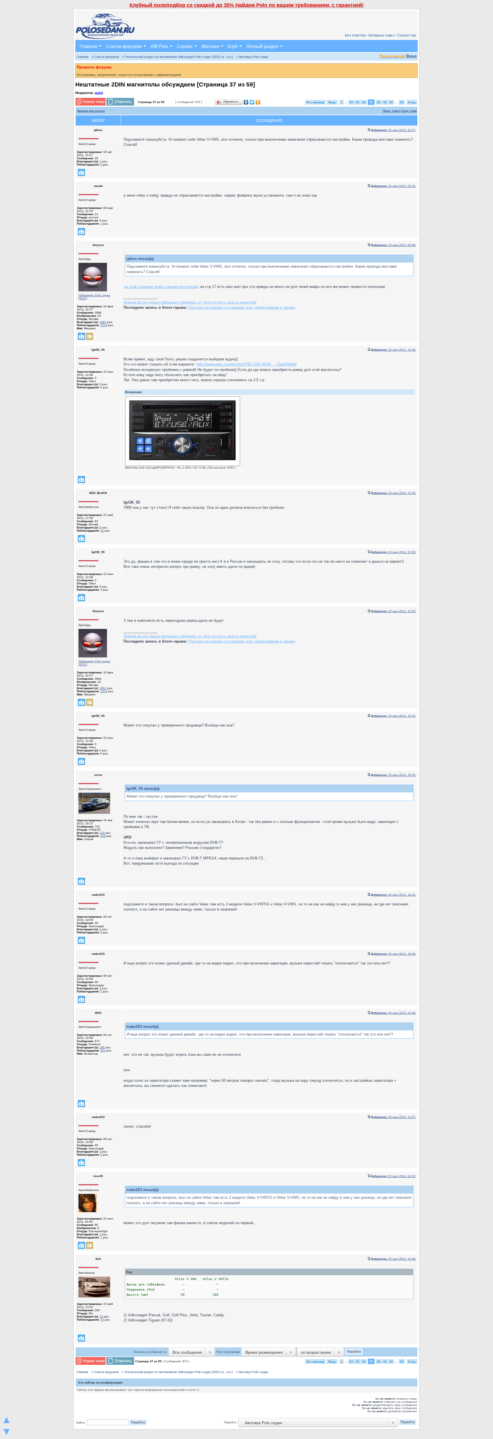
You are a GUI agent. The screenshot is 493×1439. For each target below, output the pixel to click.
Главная (88, 46)
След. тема (409, 110)
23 (101, 1316)
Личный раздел (262, 46)
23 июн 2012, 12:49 (393, 349)
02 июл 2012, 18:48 (393, 953)
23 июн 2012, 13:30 (393, 493)
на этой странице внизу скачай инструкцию (161, 286)
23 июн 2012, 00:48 (393, 245)
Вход (411, 56)
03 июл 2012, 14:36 (393, 1258)
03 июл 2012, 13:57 (393, 1117)
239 (103, 835)
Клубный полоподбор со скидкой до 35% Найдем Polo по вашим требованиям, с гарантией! (247, 5)
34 (351, 102)
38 (378, 102)
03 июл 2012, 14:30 (393, 1176)
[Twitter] (252, 102)
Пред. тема (391, 110)
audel (99, 92)
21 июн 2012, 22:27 (393, 130)
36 (363, 102)
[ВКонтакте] (246, 102)
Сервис (185, 46)
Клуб (233, 46)
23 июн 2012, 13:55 (393, 611)
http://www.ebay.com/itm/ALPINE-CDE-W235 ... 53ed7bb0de (247, 364)
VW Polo (159, 46)
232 (102, 832)
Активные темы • (381, 35)
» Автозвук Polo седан (252, 56)
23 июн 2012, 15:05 (393, 774)
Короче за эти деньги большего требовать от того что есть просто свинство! (190, 302)
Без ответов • (356, 35)
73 (102, 1319)
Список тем (406, 35)
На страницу (315, 102)
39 (385, 102)
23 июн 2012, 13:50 (393, 552)
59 (401, 102)
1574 (103, 325)
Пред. (332, 102)
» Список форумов (105, 56)
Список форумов (124, 46)
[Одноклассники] (258, 102)
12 (102, 530)
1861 (103, 322)
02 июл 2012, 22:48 (393, 1012)
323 (103, 1050)
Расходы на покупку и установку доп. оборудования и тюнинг (241, 307)
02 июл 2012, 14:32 (393, 894)
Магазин (210, 46)
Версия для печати (91, 110)
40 (391, 102)
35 (357, 102)
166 (102, 1047)
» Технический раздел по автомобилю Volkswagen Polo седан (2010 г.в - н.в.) (177, 56)
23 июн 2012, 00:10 (393, 185)
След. (412, 102)
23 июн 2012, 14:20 (393, 715)
